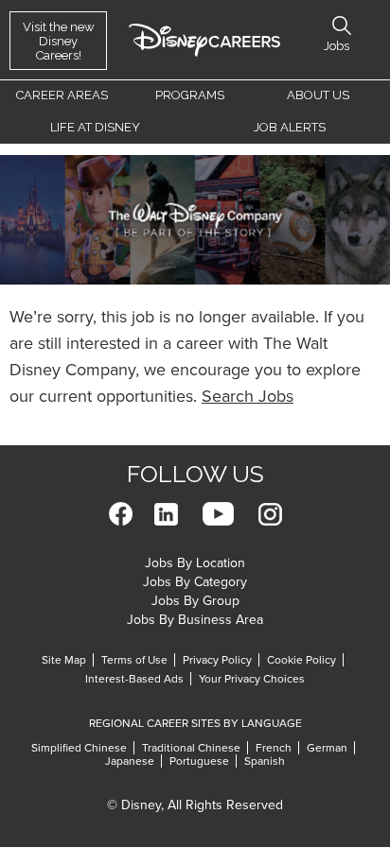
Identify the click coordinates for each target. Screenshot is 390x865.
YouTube (218, 514)
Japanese (129, 761)
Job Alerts (290, 127)
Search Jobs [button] (342, 25)
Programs (189, 95)
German (327, 747)
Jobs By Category (195, 582)
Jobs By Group (195, 601)
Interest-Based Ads (134, 678)
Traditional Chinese (191, 747)
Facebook (121, 514)
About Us (318, 95)
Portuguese (199, 761)
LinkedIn (166, 514)
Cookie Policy (301, 659)
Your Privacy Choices (252, 678)
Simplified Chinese (79, 747)
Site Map (64, 659)
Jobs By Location (195, 563)
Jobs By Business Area (195, 620)
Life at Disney (95, 127)
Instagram (270, 514)
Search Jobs (247, 396)
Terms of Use (134, 659)
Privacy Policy (217, 659)
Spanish (264, 761)
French (274, 747)
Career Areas (62, 95)
